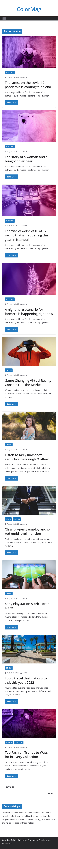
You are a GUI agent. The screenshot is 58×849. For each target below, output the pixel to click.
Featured (19, 742)
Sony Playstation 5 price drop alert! (27, 605)
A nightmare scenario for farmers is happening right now (29, 311)
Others (8, 370)
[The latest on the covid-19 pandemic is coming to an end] (29, 52)
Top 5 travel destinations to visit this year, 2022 (26, 680)
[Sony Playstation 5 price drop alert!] (29, 574)
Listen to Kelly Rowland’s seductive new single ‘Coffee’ (27, 457)
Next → (52, 793)
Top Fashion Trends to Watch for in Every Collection (27, 754)
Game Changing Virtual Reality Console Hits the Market (28, 382)
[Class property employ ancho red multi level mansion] (29, 500)
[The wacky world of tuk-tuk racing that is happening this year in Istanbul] (29, 200)
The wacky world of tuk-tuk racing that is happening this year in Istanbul (26, 235)
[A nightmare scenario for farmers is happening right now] (29, 279)
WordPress (7, 843)
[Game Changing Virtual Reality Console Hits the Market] (29, 351)
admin (24, 77)
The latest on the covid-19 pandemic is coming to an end (28, 84)
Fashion (9, 742)
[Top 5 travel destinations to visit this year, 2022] (29, 649)
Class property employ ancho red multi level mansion (27, 531)
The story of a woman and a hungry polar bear (26, 159)
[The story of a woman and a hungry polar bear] (29, 126)
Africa (8, 519)
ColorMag (29, 9)
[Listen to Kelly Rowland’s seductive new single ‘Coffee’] (29, 426)
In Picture (9, 72)
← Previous (8, 786)
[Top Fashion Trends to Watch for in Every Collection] (29, 723)
